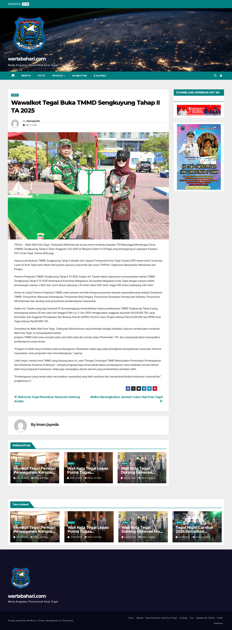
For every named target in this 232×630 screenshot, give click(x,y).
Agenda (139, 618)
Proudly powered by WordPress (22, 620)
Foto (41, 75)
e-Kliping (183, 618)
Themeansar (67, 620)
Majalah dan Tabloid (205, 618)
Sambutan (79, 75)
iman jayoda (33, 121)
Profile (58, 75)
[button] (215, 75)
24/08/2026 (22, 537)
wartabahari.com (27, 59)
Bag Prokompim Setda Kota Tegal (161, 618)
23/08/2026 (77, 537)
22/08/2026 (185, 537)
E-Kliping (100, 75)
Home (131, 618)
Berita (26, 75)
